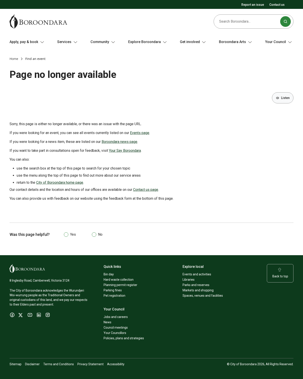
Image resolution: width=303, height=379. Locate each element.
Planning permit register (120, 285)
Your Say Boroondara (125, 150)
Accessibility (115, 364)
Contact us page (145, 190)
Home (14, 59)
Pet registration (114, 295)
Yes (73, 234)
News (107, 322)
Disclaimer (32, 364)
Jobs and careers (116, 317)
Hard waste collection (119, 279)
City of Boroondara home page (59, 182)
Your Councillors (115, 333)
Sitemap (16, 364)
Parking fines (113, 290)
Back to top (280, 276)
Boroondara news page (119, 142)
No (100, 234)
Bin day (109, 274)
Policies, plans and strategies (124, 338)
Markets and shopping (198, 290)
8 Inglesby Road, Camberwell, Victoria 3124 (39, 280)
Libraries (189, 279)
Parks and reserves (196, 285)
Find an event (35, 59)
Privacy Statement (90, 364)
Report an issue (252, 4)
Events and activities (197, 274)
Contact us (277, 4)
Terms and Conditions (58, 364)
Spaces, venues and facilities (203, 295)
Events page (139, 133)
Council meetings (116, 327)
